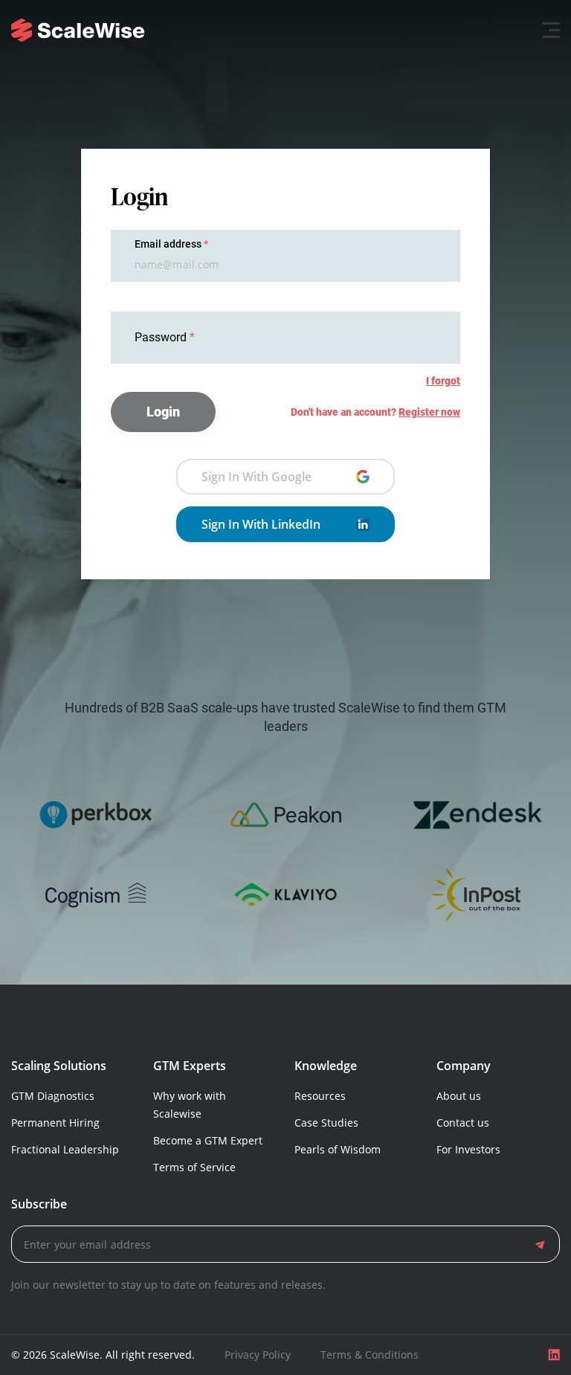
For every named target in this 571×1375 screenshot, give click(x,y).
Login (163, 411)
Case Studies (326, 1122)
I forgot (443, 381)
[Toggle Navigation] (547, 30)
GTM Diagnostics (52, 1096)
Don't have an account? (375, 412)
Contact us (462, 1122)
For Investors (468, 1149)
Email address (168, 243)
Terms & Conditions (369, 1354)
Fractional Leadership (65, 1149)
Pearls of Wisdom (337, 1149)
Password (162, 337)
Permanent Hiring (55, 1122)
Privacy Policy (258, 1354)
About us (458, 1096)
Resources (320, 1096)
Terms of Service (194, 1167)
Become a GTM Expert (207, 1140)
